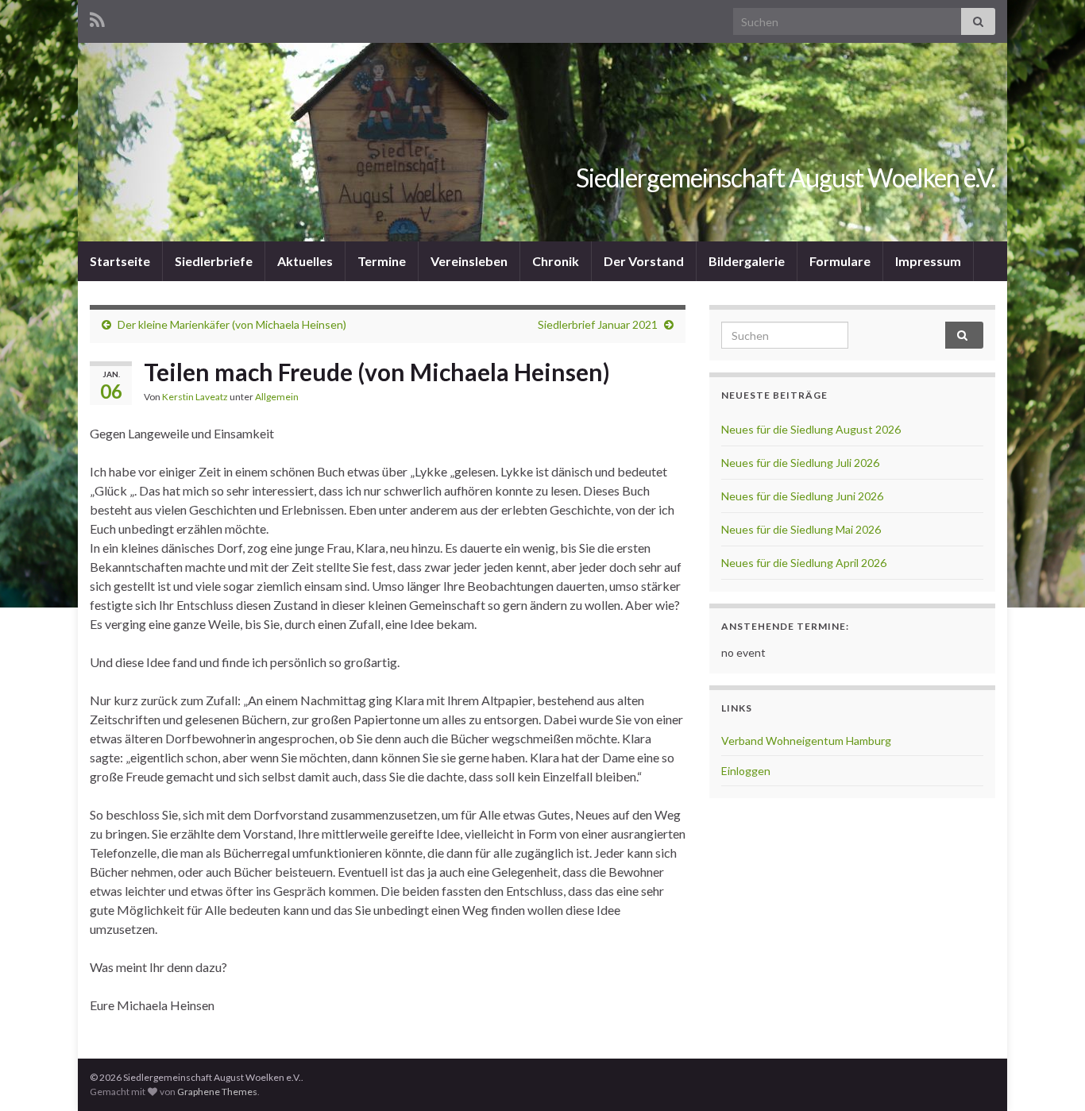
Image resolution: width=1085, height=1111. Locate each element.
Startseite (120, 260)
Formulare (840, 260)
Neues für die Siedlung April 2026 (803, 562)
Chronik (555, 260)
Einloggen (745, 770)
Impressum (928, 260)
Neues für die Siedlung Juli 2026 (800, 462)
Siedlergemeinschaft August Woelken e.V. (785, 177)
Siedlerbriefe (214, 260)
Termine (381, 260)
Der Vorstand (644, 260)
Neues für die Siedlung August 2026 (811, 429)
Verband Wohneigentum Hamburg (806, 740)
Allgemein (277, 397)
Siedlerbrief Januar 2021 (598, 324)
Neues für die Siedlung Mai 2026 (801, 529)
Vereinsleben (469, 260)
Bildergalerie (747, 260)
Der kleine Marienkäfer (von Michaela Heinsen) (232, 324)
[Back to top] (1049, 1075)
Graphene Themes (217, 1091)
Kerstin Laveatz (195, 397)
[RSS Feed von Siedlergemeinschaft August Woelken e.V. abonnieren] (97, 17)
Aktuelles (305, 260)
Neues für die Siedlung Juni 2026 (802, 496)
